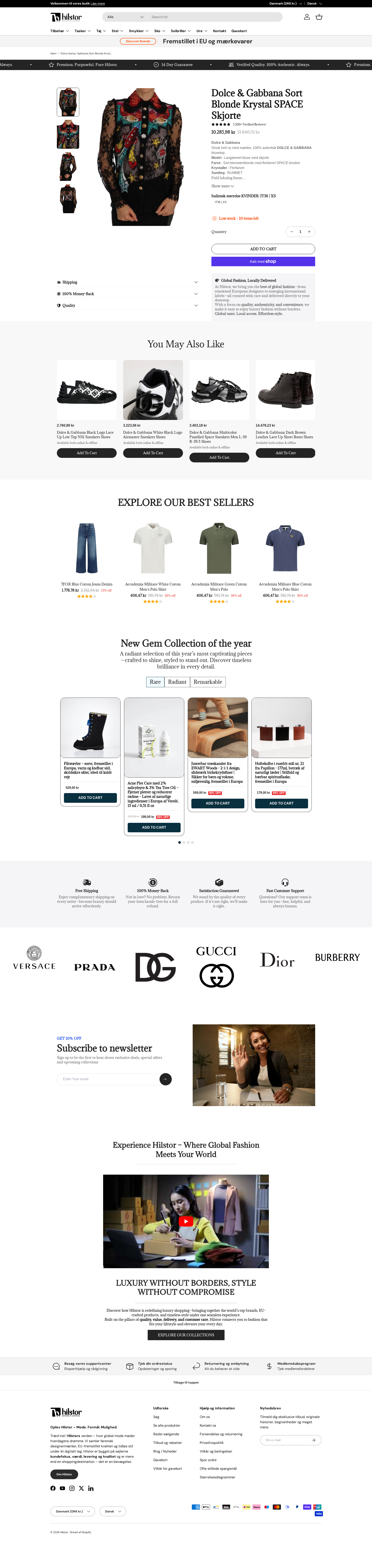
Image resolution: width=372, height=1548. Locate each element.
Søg (156, 1417)
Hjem (53, 53)
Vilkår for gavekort (167, 1468)
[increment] (309, 232)
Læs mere (98, 3)
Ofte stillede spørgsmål (218, 1468)
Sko (157, 31)
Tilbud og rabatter (167, 1442)
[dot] (179, 842)
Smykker (136, 31)
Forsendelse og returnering (221, 1434)
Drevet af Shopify (80, 1532)
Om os (205, 1417)
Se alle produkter (166, 1425)
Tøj (98, 31)
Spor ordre (208, 1460)
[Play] (186, 1221)
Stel (115, 31)
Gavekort (239, 31)
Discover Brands (138, 41)
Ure (200, 31)
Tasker (80, 31)
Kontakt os (208, 1425)
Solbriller (178, 31)
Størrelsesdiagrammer (217, 1477)
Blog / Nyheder (165, 1451)
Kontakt (219, 31)
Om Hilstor (64, 1474)
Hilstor (64, 1532)
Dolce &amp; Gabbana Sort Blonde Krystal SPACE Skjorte (86, 53)
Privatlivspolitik (212, 1442)
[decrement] (292, 232)
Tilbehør (57, 31)
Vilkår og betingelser (216, 1451)
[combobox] (192, 17)
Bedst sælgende (166, 1434)
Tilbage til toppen (186, 1382)
